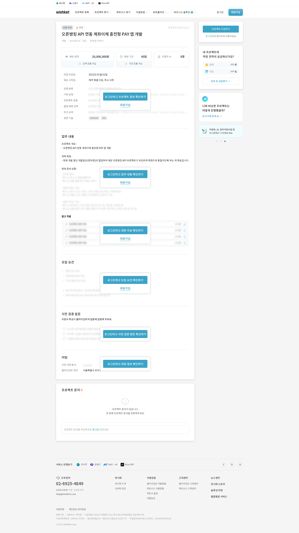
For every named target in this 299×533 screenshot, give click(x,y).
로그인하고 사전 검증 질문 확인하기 (125, 334)
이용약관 (60, 509)
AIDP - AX (112, 464)
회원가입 (125, 104)
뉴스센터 (215, 477)
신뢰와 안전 (120, 488)
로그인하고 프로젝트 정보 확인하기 (125, 96)
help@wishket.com (66, 494)
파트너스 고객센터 (187, 488)
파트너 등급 (152, 493)
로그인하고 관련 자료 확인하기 (125, 230)
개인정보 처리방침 (77, 509)
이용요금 (151, 498)
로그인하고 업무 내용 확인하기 (125, 174)
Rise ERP (129, 464)
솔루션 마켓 (217, 490)
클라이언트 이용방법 (156, 483)
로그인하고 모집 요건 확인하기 (125, 280)
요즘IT (98, 464)
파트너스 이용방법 (155, 488)
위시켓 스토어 (218, 484)
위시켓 (84, 464)
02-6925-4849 (69, 483)
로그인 (95, 429)
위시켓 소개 (120, 483)
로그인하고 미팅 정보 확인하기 (125, 364)
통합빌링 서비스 (219, 496)
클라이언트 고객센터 (188, 483)
